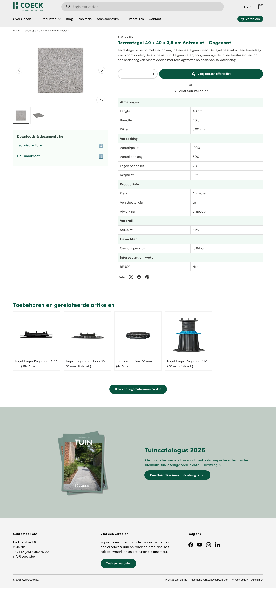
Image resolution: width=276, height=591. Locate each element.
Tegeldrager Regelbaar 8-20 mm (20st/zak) (36, 363)
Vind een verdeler (190, 91)
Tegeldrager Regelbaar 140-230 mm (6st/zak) (188, 363)
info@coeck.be (24, 556)
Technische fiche (60, 145)
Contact (155, 19)
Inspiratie (85, 19)
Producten (48, 19)
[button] (248, 6)
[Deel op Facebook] (139, 277)
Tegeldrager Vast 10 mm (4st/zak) (134, 363)
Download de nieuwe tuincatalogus (177, 475)
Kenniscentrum (107, 19)
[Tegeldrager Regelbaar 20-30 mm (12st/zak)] (87, 335)
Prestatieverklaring (176, 579)
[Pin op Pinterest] (147, 277)
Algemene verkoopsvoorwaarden (209, 579)
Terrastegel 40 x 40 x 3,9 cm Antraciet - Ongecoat (47, 30)
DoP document (60, 156)
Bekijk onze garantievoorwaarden (138, 389)
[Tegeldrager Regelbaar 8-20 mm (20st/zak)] (37, 335)
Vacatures (136, 19)
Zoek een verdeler (118, 563)
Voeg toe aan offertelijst (211, 74)
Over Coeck (22, 19)
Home (16, 30)
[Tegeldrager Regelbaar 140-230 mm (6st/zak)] (189, 335)
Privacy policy (240, 579)
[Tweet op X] (131, 277)
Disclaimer (257, 579)
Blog (69, 19)
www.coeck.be (30, 579)
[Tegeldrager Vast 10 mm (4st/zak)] (138, 335)
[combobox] (142, 6)
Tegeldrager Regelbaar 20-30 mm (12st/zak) (85, 363)
